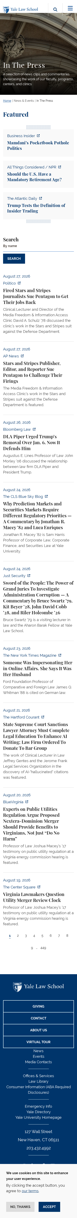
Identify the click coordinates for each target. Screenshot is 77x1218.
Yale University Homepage (38, 1117)
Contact (38, 1018)
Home (7, 100)
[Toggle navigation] (70, 8)
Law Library (38, 1081)
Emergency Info (38, 1106)
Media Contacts (38, 1062)
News (38, 1051)
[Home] (21, 10)
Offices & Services (38, 1076)
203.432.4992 (38, 1148)
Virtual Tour (38, 1042)
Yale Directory (38, 1112)
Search (11, 240)
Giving (38, 1006)
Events (38, 1056)
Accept (49, 1207)
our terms (30, 1191)
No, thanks (20, 1207)
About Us (38, 1030)
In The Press (45, 100)
